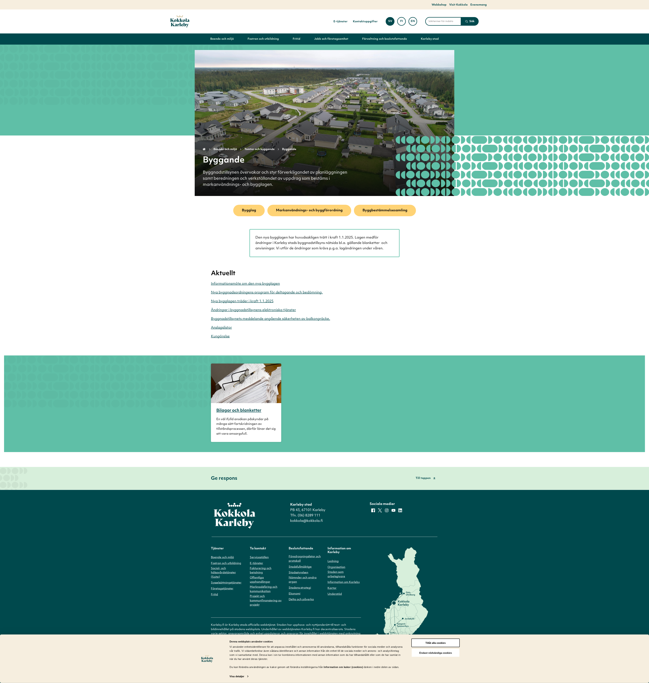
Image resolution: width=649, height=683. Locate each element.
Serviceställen (259, 557)
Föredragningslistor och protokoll (305, 558)
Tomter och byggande (259, 149)
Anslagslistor (221, 327)
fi (403, 22)
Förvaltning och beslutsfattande (384, 39)
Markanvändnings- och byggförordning (309, 210)
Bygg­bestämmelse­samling (385, 210)
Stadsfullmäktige (300, 567)
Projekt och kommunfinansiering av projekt (266, 600)
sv (391, 22)
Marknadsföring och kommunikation (263, 589)
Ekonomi (294, 593)
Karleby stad (430, 39)
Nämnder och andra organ (303, 579)
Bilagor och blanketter (238, 411)
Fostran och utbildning (263, 39)
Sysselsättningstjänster (226, 582)
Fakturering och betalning (260, 570)
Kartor (332, 588)
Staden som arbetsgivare (336, 574)
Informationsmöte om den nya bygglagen (245, 283)
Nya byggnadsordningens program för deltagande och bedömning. (267, 292)
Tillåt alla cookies (435, 642)
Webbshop (439, 5)
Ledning (333, 561)
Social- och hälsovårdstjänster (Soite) (223, 572)
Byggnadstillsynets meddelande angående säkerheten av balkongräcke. (270, 319)
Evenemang (478, 5)
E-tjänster (340, 21)
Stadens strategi (300, 588)
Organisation (336, 567)
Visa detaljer (237, 676)
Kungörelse (220, 336)
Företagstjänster (222, 588)
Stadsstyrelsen (298, 572)
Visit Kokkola (458, 5)
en (414, 22)
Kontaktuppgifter (365, 21)
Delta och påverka (301, 599)
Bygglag (249, 210)
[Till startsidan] (179, 21)
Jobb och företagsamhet (331, 39)
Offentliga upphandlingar (260, 579)
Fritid (296, 39)
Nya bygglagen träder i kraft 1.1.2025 (242, 301)
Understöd (335, 594)
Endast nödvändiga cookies (435, 652)
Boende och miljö (222, 39)
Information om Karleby (344, 582)
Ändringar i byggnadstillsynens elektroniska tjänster (253, 310)
